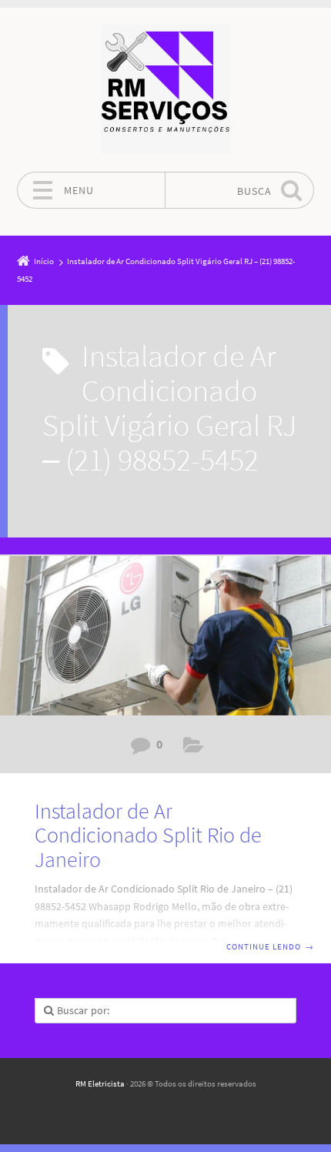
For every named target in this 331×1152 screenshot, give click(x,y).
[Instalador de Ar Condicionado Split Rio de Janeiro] (165, 635)
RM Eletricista (100, 1083)
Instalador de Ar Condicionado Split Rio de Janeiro (148, 835)
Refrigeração (194, 748)
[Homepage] (165, 89)
